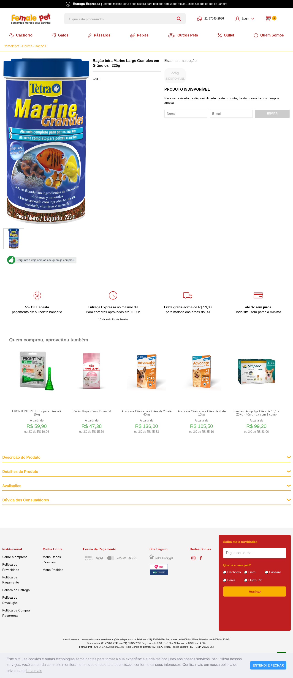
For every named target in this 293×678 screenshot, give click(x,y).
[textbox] (125, 18)
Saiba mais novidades (240, 542)
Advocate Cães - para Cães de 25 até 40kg (146, 413)
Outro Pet (255, 580)
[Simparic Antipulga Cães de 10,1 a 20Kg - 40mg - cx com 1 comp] (256, 371)
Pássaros (102, 35)
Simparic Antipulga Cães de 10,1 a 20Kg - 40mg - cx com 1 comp (256, 413)
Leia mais (34, 671)
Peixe (231, 580)
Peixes (143, 35)
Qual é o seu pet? (237, 565)
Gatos (63, 35)
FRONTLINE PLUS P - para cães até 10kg (36, 413)
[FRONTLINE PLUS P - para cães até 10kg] (36, 371)
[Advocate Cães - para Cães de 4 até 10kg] (201, 371)
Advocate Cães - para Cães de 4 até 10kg (201, 413)
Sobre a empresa (14, 557)
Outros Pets (187, 35)
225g (175, 75)
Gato (251, 572)
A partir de (36, 426)
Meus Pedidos (53, 570)
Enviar (272, 113)
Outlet (229, 35)
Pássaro (275, 572)
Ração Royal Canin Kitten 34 (92, 411)
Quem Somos (272, 35)
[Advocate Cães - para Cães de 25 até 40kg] (146, 371)
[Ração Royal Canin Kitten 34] (91, 371)
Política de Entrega (16, 590)
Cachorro (24, 35)
